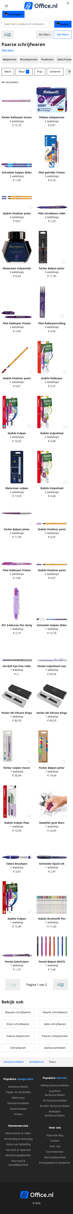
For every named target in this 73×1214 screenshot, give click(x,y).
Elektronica (18, 1097)
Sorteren (55, 71)
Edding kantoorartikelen (55, 1085)
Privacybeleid (47, 1162)
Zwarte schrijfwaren (55, 1012)
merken (61, 1078)
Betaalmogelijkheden (18, 1155)
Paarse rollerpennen (55, 1036)
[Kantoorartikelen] (7, 35)
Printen (18, 1114)
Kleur (23, 71)
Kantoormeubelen (18, 1103)
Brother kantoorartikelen (55, 1106)
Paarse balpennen (18, 1036)
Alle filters (63, 34)
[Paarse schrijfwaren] (60, 984)
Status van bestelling (18, 1144)
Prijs (39, 71)
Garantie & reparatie (18, 1150)
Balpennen (9, 59)
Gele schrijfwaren (55, 1024)
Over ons (54, 1146)
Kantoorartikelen (55, 1048)
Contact (54, 1140)
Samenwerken (54, 1151)
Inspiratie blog (54, 1135)
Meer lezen (8, 50)
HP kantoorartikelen (55, 1100)
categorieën (25, 1079)
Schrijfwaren (18, 1048)
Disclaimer (64, 1162)
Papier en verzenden (18, 1092)
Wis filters (44, 34)
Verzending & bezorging (18, 1139)
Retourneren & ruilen (18, 1133)
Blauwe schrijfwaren (18, 1012)
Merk (8, 71)
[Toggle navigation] (6, 6)
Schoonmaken (18, 1108)
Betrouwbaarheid (54, 1157)
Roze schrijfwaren (18, 1024)
